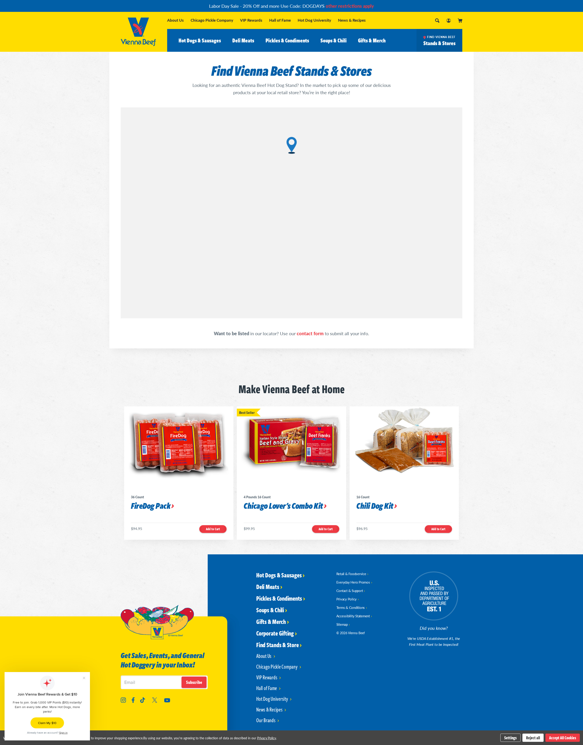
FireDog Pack (150, 506)
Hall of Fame (280, 20)
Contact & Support (349, 590)
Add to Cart (213, 529)
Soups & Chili (333, 40)
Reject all (533, 738)
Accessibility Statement (353, 615)
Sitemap (342, 624)
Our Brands (266, 720)
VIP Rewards (251, 20)
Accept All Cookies (562, 738)
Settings (510, 738)
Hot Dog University (314, 20)
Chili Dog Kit (374, 506)
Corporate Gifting (275, 633)
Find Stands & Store (277, 644)
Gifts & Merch (372, 40)
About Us (175, 20)
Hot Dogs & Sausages (200, 40)
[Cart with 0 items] (460, 20)
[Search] (437, 20)
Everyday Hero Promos (353, 582)
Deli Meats (243, 40)
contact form (310, 333)
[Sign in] (448, 20)
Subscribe (194, 682)
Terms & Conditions (350, 607)
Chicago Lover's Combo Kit (283, 506)
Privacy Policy (346, 599)
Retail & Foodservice (351, 573)
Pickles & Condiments (287, 40)
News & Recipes (352, 20)
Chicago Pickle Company (212, 20)
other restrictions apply (350, 6)
